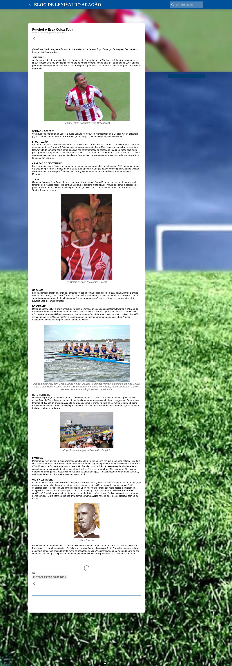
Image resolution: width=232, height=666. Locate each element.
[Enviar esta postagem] (33, 574)
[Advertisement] (86, 635)
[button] (33, 38)
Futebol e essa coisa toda (49, 577)
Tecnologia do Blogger (118, 662)
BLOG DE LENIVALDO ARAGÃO (67, 4)
